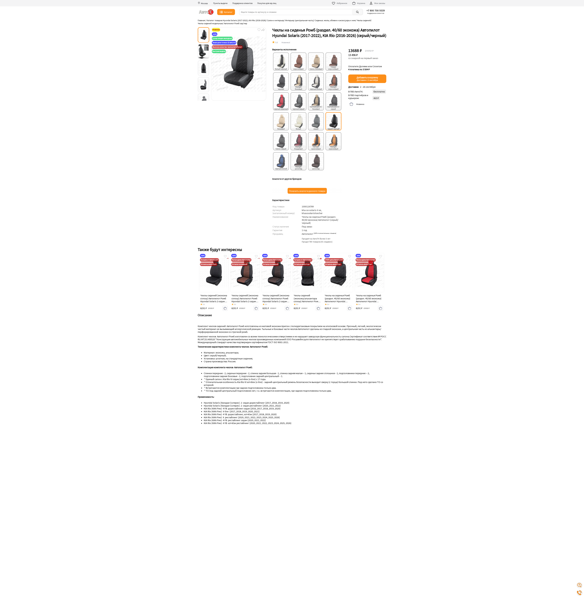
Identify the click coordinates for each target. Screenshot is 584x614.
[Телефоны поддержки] (579, 593)
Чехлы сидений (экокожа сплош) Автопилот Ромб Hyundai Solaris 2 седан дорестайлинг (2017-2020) (213, 301)
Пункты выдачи (220, 3)
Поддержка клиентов (242, 3)
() (325, 233)
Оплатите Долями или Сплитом (365, 68)
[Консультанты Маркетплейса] (579, 585)
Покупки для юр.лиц (266, 3)
